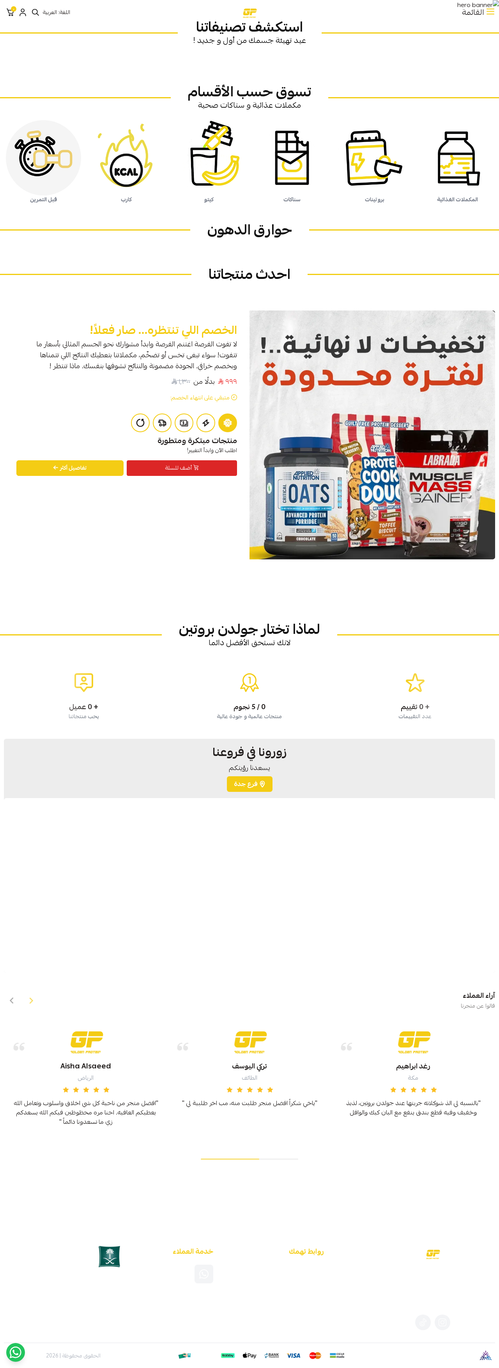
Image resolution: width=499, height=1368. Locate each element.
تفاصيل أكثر (73, 468)
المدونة (315, 1267)
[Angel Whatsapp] (15, 1352)
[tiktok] (423, 1322)
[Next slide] (11, 1000)
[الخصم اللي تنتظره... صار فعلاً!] (372, 435)
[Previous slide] (31, 1000)
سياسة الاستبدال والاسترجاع (292, 1298)
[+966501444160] (204, 1274)
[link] (415, 60)
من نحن (315, 1277)
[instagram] (442, 1322)
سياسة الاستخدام (303, 1287)
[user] (22, 12)
